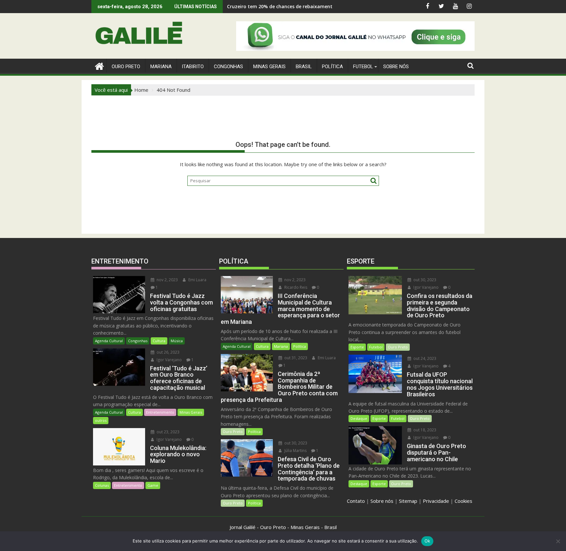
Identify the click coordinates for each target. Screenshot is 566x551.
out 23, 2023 (167, 432)
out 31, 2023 (295, 358)
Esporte (357, 346)
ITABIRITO (193, 66)
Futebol (363, 66)
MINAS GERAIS (269, 66)
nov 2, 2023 (167, 280)
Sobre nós (381, 501)
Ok (427, 540)
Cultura (159, 340)
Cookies (463, 501)
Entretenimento (160, 412)
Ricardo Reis (295, 287)
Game (152, 485)
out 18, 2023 (424, 430)
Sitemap (408, 501)
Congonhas (228, 66)
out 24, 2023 (424, 358)
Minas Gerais (190, 412)
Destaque (358, 418)
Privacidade (436, 501)
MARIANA (161, 66)
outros (100, 420)
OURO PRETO (126, 66)
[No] (558, 541)
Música (177, 340)
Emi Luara (196, 280)
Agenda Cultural (109, 340)
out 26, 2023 (167, 352)
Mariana (281, 346)
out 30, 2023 (295, 443)
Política (332, 66)
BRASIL (304, 66)
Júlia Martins (295, 450)
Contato (356, 501)
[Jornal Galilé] (97, 65)
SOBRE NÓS (396, 66)
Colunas (102, 485)
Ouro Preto (233, 431)
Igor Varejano (169, 360)
